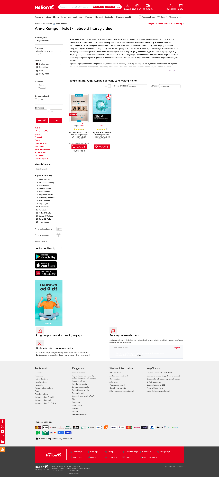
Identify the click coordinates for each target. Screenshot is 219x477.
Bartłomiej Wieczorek (47, 198)
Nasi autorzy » (41, 241)
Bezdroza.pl (146, 452)
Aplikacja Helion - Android (44, 397)
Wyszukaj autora (43, 164)
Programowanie (42, 41)
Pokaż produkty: (121, 86)
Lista (105, 85)
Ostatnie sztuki (41, 143)
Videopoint (43, 88)
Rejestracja (39, 376)
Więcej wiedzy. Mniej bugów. (48, 52)
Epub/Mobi (50, 67)
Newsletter (76, 402)
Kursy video (66, 17)
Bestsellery (109, 17)
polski (41, 100)
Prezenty (38, 391)
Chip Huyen (43, 204)
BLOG (37, 128)
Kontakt (75, 411)
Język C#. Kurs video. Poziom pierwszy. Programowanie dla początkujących (102, 135)
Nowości (99, 17)
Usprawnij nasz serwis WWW (83, 396)
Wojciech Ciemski (46, 195)
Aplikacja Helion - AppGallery (45, 403)
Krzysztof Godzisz (46, 216)
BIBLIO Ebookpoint (154, 382)
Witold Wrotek (44, 192)
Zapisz (177, 348)
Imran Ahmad (44, 222)
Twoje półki (39, 385)
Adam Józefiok (44, 179)
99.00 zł (103, 146)
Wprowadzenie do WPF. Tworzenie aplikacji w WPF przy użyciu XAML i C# (79, 135)
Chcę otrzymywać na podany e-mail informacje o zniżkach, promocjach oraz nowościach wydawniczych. (140, 354)
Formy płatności (78, 393)
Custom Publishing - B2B (156, 385)
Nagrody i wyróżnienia (118, 388)
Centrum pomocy (78, 373)
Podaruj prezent (176, 17)
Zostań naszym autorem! (119, 376)
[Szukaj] (118, 6)
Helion (41, 85)
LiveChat (75, 408)
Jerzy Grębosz (44, 185)
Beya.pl (93, 457)
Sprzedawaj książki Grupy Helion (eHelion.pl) (163, 376)
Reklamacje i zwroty (79, 414)
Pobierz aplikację (148, 17)
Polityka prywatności (79, 384)
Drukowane (50, 64)
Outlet (37, 140)
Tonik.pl (181, 466)
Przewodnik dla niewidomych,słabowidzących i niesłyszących (84, 377)
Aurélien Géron (45, 189)
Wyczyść (42, 120)
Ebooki (56, 17)
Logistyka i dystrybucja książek (158, 391)
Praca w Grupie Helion (155, 388)
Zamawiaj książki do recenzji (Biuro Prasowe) (163, 379)
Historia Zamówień (41, 379)
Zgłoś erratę (114, 382)
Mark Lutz (43, 210)
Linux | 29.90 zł (98, 7)
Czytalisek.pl (112, 457)
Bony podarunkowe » (43, 229)
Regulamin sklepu (78, 381)
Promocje (89, 17)
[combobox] (137, 86)
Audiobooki (78, 17)
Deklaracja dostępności (80, 387)
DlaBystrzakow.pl (131, 452)
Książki (48, 17)
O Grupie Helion (115, 373)
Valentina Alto (44, 207)
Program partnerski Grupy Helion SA (160, 373)
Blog (73, 399)
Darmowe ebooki (123, 17)
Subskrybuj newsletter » (124, 335)
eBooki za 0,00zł (41, 131)
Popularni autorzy (43, 175)
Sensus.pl (94, 452)
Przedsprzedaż (41, 152)
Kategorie (39, 17)
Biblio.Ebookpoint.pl (149, 457)
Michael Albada (45, 213)
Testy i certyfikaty (41, 394)
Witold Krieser (44, 201)
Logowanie (38, 373)
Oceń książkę (115, 379)
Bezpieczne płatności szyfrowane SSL (56, 439)
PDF (50, 70)
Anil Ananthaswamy (46, 182)
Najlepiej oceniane (42, 149)
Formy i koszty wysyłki (80, 390)
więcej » (140, 355)
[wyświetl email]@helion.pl (81, 469)
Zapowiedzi (39, 155)
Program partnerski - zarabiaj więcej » (59, 335)
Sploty (127, 457)
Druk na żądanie (41, 158)
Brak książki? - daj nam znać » (54, 348)
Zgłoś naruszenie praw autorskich (122, 391)
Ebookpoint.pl (165, 452)
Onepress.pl (77, 452)
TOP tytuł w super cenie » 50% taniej (163, 23)
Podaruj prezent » (42, 235)
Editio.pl (111, 452)
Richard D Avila (45, 219)
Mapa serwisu (77, 405)
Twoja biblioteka (40, 382)
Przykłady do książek (117, 385)
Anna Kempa (79, 139)
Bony (163, 17)
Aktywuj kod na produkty (44, 388)
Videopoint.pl (77, 457)
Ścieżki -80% (110, 7)
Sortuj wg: (155, 86)
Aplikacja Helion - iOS (43, 400)
